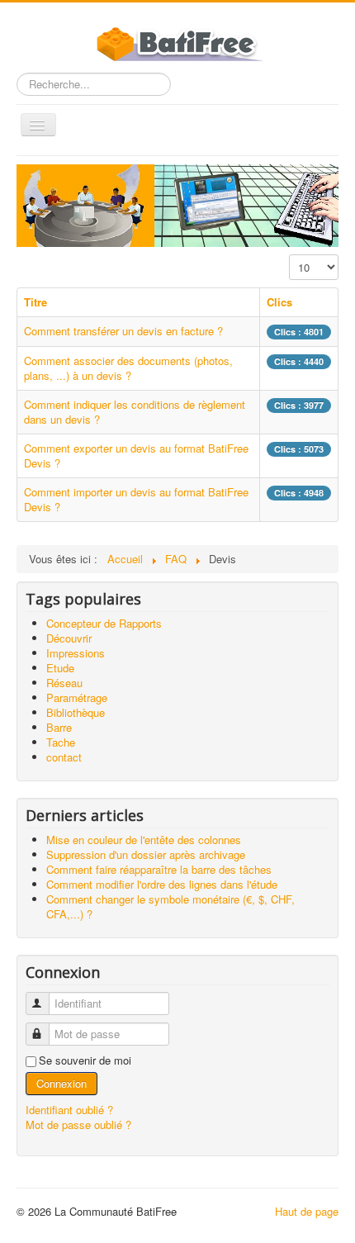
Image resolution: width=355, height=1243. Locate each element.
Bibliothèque (75, 712)
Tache (60, 742)
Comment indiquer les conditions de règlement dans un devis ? (134, 411)
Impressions (75, 653)
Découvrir (69, 638)
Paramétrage (76, 697)
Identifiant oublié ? (69, 1109)
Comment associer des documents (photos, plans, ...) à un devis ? (128, 368)
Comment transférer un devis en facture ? (123, 331)
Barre (59, 727)
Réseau (64, 682)
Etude (60, 668)
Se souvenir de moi (85, 1060)
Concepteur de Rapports (104, 623)
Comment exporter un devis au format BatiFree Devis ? (136, 455)
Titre (35, 302)
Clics (279, 302)
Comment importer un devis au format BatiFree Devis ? (136, 499)
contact (64, 757)
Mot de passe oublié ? (78, 1124)
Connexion (61, 1083)
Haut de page (306, 1211)
